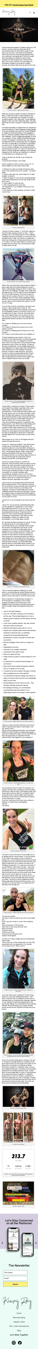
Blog (19, 1330)
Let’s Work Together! (19, 1334)
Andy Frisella (31, 129)
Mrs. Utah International (19, 1326)
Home (19, 1313)
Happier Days (19, 1321)
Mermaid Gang (19, 1317)
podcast (29, 133)
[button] (2, 1243)
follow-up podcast (24, 136)
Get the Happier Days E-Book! (23, 5)
